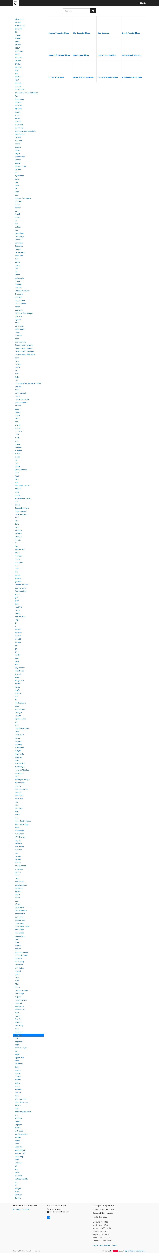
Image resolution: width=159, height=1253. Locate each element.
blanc (17, 179)
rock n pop (19, 1025)
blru (16, 188)
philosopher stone (22, 926)
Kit (16, 699)
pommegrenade (21, 955)
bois (16, 195)
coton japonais (21, 393)
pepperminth (20, 913)
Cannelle (18, 239)
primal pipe (19, 968)
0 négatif (18, 29)
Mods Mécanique (22, 824)
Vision (17, 1172)
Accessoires (20, 89)
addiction (18, 102)
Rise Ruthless (103, 33)
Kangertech (19, 680)
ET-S (17, 517)
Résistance (19, 1006)
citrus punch (19, 329)
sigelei (17, 1054)
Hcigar (17, 610)
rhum (17, 1013)
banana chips (20, 156)
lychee (17, 738)
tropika (17, 1121)
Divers (17, 415)
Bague (17, 153)
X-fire (17, 1191)
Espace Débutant (22, 508)
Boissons (18, 201)
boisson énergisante (23, 198)
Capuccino (19, 246)
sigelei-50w (19, 1057)
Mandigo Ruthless (81, 55)
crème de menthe (22, 399)
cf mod (17, 281)
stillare (17, 1083)
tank (16, 1108)
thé (16, 1115)
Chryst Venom (20, 303)
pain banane (19, 881)
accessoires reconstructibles (26, 92)
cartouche (19, 255)
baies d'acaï (20, 25)
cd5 (16, 268)
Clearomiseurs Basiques (24, 351)
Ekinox (17, 466)
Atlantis (18, 121)
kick (16, 696)
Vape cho (18, 1147)
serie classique (21, 1048)
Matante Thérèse (22, 770)
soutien (18, 1070)
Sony (17, 1067)
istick (17, 661)
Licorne (18, 715)
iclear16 (18, 629)
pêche (17, 904)
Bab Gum (18, 140)
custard (18, 405)
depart (17, 409)
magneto (18, 741)
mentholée (19, 795)
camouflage (19, 233)
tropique (18, 1124)
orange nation (20, 865)
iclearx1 (18, 642)
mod (17, 818)
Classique (18, 335)
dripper (18, 428)
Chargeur (18, 287)
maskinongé (19, 766)
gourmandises (20, 588)
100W (17, 48)
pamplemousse (21, 885)
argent (17, 115)
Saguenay (19, 1041)
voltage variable (21, 1179)
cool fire (18, 386)
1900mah (18, 57)
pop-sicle (18, 958)
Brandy (18, 214)
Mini (16, 811)
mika (17, 805)
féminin (18, 540)
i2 (15, 623)
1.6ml (17, 41)
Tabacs (18, 1105)
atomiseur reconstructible (25, 131)
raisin (17, 980)
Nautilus (18, 840)
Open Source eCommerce (135, 1251)
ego (16, 463)
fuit (16, 572)
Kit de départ (20, 703)
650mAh (18, 76)
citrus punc (19, 326)
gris (16, 597)
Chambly (18, 284)
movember (19, 834)
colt (16, 380)
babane (18, 147)
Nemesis (18, 843)
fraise (17, 552)
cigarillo (18, 319)
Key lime (18, 693)
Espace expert (21, 511)
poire (17, 942)
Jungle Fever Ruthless (107, 55)
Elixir (17, 479)
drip (16, 422)
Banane (18, 160)
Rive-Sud (18, 1022)
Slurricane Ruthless (81, 33)
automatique (20, 134)
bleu (16, 182)
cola (16, 374)
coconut (18, 364)
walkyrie (18, 1188)
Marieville (18, 757)
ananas (17, 112)
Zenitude (18, 1195)
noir (16, 853)
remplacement (21, 1000)
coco (17, 361)
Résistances (20, 1009)
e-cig (17, 437)
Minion (17, 814)
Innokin (17, 655)
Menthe (18, 786)
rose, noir (19, 1032)
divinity (17, 418)
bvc (16, 223)
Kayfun (17, 690)
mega (17, 776)
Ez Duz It (18, 537)
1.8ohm (18, 45)
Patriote (18, 891)
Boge (17, 191)
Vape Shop (19, 1156)
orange (18, 862)
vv (16, 1182)
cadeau (18, 227)
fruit (16, 565)
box (16, 211)
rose (17, 1028)
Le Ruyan (18, 712)
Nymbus (18, 859)
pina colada (19, 929)
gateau (17, 575)
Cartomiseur (20, 252)
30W (17, 70)
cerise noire (19, 278)
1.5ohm (18, 38)
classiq (17, 332)
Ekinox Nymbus (21, 469)
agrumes (18, 108)
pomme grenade (21, 952)
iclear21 (18, 636)
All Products (19, 19)
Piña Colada (19, 933)
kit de (17, 706)
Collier (17, 377)
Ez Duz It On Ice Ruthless (84, 77)
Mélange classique (22, 779)
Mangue (18, 751)
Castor (17, 265)
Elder (17, 473)
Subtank (18, 1092)
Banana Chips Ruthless (132, 77)
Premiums (19, 965)
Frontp (17, 559)
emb (17, 482)
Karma (17, 687)
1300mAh (19, 51)
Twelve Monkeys (22, 1134)
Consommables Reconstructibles (28, 383)
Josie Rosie (19, 671)
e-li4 (16, 441)
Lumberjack (19, 735)
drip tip (18, 425)
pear (17, 901)
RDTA (17, 987)
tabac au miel (20, 1099)
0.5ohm (18, 35)
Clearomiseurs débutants (25, 354)
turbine (18, 1127)
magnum (18, 744)
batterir (18, 169)
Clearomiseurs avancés (24, 345)
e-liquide (18, 447)
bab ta (17, 144)
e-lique (17, 444)
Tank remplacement (23, 1112)
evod (17, 527)
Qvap (17, 977)
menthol (18, 792)
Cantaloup (19, 243)
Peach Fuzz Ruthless (131, 33)
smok (17, 1060)
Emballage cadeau (22, 485)
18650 (17, 54)
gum (16, 604)
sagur (17, 1044)
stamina (18, 1079)
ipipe (17, 658)
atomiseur (19, 124)
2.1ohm (18, 64)
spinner (18, 1073)
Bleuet (17, 185)
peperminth (19, 907)
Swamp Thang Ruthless (59, 33)
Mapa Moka (19, 754)
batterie (18, 163)
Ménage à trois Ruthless (59, 55)
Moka (17, 827)
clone (17, 358)
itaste (17, 664)
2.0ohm (18, 61)
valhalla (18, 1137)
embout (18, 489)
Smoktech (19, 1064)
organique (19, 869)
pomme (18, 949)
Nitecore (18, 850)
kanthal (17, 683)
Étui (16, 521)
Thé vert (18, 1118)
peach (17, 894)
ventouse (18, 1163)
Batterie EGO (20, 166)
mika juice (19, 808)
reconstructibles (21, 990)
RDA (16, 984)
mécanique (19, 773)
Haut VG (18, 607)
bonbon (18, 207)
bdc (16, 172)
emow (17, 495)
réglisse (18, 997)
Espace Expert (21, 514)
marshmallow (20, 763)
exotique (18, 530)
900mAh (18, 86)
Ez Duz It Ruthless (56, 77)
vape (17, 1143)
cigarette (19, 316)
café (16, 230)
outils (17, 875)
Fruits (17, 568)
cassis (17, 262)
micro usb (19, 798)
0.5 (16, 32)
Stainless (18, 1076)
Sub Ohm (18, 1089)
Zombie (18, 1198)
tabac (17, 1096)
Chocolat (18, 297)
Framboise (19, 556)
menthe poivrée (21, 789)
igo (16, 645)
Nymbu (18, 856)
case (17, 259)
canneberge (19, 236)
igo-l (16, 651)
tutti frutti (19, 1131)
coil (16, 370)
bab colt (18, 137)
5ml (16, 73)
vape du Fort (20, 1153)
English (95, 1245)
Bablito (17, 150)
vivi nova (18, 1175)
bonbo (17, 204)
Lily (16, 722)
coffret (17, 367)
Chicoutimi (19, 294)
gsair (17, 600)
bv (16, 220)
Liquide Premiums (22, 728)
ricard (17, 1016)
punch (17, 974)
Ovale (17, 878)
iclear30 (18, 639)
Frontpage (19, 562)
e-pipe (17, 457)
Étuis (17, 524)
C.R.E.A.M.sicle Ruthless (108, 77)
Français (114, 1245)
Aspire (17, 118)
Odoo (115, 1251)
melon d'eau (20, 782)
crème (17, 396)
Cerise (17, 275)
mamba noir (19, 747)
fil (15, 543)
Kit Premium (20, 709)
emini (17, 492)
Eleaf (17, 476)
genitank (18, 581)
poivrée (18, 945)
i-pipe (17, 620)
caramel (18, 249)
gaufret (18, 578)
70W (17, 80)
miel (16, 802)
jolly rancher (20, 667)
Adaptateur (19, 99)
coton (17, 390)
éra (16, 501)
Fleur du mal (20, 549)
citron (17, 323)
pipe (16, 939)
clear (17, 338)
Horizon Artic (20, 616)
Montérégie (19, 830)
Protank (18, 971)
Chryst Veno (20, 300)
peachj (17, 897)
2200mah (18, 67)
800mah (18, 83)
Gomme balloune (21, 584)
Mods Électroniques (23, 821)
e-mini (17, 453)
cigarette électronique (24, 313)
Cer (16, 271)
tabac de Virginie (21, 1102)
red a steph (19, 993)
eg (16, 460)
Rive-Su (18, 1019)
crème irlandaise (21, 402)
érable (17, 505)
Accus (17, 96)
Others (18, 872)
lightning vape (20, 719)
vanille (17, 1140)
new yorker (19, 846)
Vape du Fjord (20, 1150)
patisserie (19, 888)
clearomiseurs (20, 342)
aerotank (18, 105)
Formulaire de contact (22, 1209)
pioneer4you (20, 936)
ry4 (16, 1038)
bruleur (18, 217)
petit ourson (20, 920)
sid (16, 1051)
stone (17, 1086)
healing (17, 613)
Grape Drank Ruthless (131, 55)
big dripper (19, 176)
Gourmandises (21, 591)
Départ (18, 412)
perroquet (19, 917)
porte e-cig (19, 961)
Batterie (18, 22)
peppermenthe (21, 910)
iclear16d (18, 632)
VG (16, 1166)
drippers (18, 431)
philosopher (19, 923)
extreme (18, 533)
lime (16, 725)
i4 (15, 626)
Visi (16, 1169)
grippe (17, 594)
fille (16, 546)
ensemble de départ (23, 498)
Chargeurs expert (22, 290)
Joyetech (18, 674)
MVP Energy (20, 837)
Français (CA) (104, 1245)
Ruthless (18, 1035)
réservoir (18, 1003)
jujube (17, 677)
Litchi (17, 731)
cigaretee (19, 310)
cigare (17, 306)
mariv (17, 760)
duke (17, 434)
